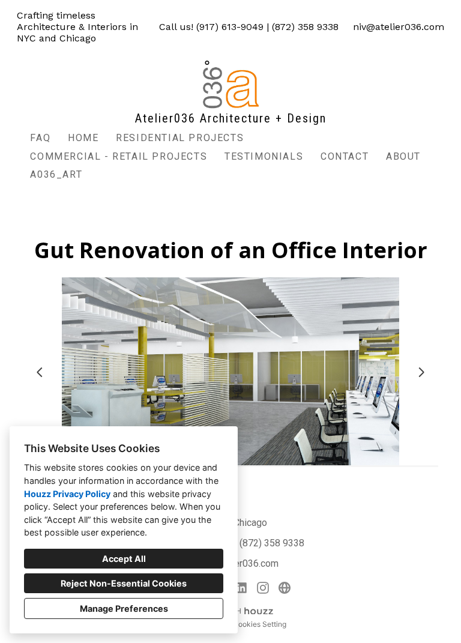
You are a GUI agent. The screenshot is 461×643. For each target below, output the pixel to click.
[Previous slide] (39, 372)
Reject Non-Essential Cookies (124, 583)
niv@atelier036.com (398, 26)
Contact (345, 156)
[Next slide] (421, 372)
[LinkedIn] (241, 588)
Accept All (124, 559)
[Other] (285, 588)
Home (83, 137)
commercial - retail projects (118, 156)
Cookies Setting (259, 624)
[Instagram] (263, 588)
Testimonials (263, 156)
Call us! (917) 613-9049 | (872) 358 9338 (249, 26)
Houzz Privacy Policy (67, 494)
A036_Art (56, 174)
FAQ (40, 137)
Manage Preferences (124, 608)
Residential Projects (180, 137)
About (403, 156)
